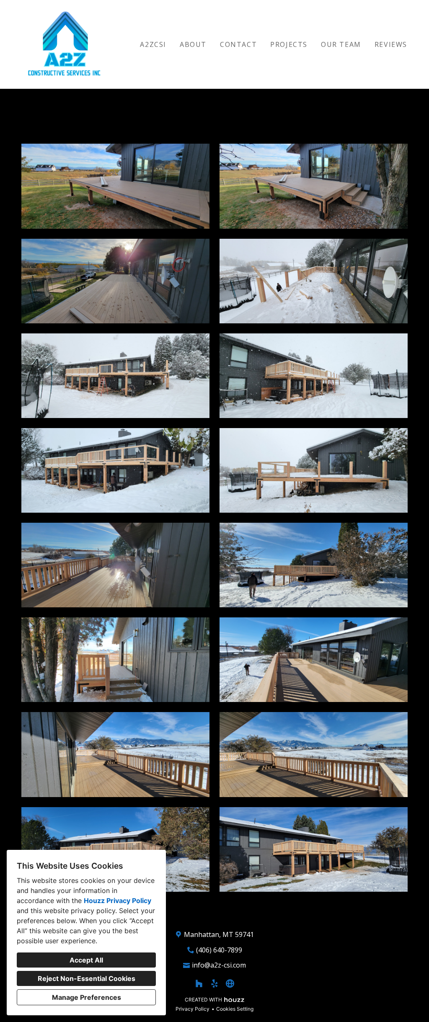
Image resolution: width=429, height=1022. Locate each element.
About (193, 44)
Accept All (86, 960)
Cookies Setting (234, 1009)
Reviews (391, 44)
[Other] (230, 983)
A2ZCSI (153, 44)
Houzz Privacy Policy (117, 900)
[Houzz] (198, 983)
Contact (238, 44)
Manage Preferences (86, 997)
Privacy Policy (192, 1009)
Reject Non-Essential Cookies (86, 978)
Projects (289, 44)
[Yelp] (214, 983)
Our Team (341, 44)
